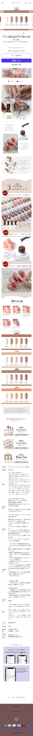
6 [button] (15, 33)
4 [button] (12, 33)
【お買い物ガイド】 (16, 706)
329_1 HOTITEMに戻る (17, 697)
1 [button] (8, 33)
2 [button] (9, 33)
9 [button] (19, 33)
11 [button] (22, 33)
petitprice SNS (16, 711)
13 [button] (25, 33)
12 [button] (23, 33)
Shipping (9, 41)
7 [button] (16, 33)
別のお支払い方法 (16, 64)
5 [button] (13, 33)
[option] (16, 19)
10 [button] (20, 33)
